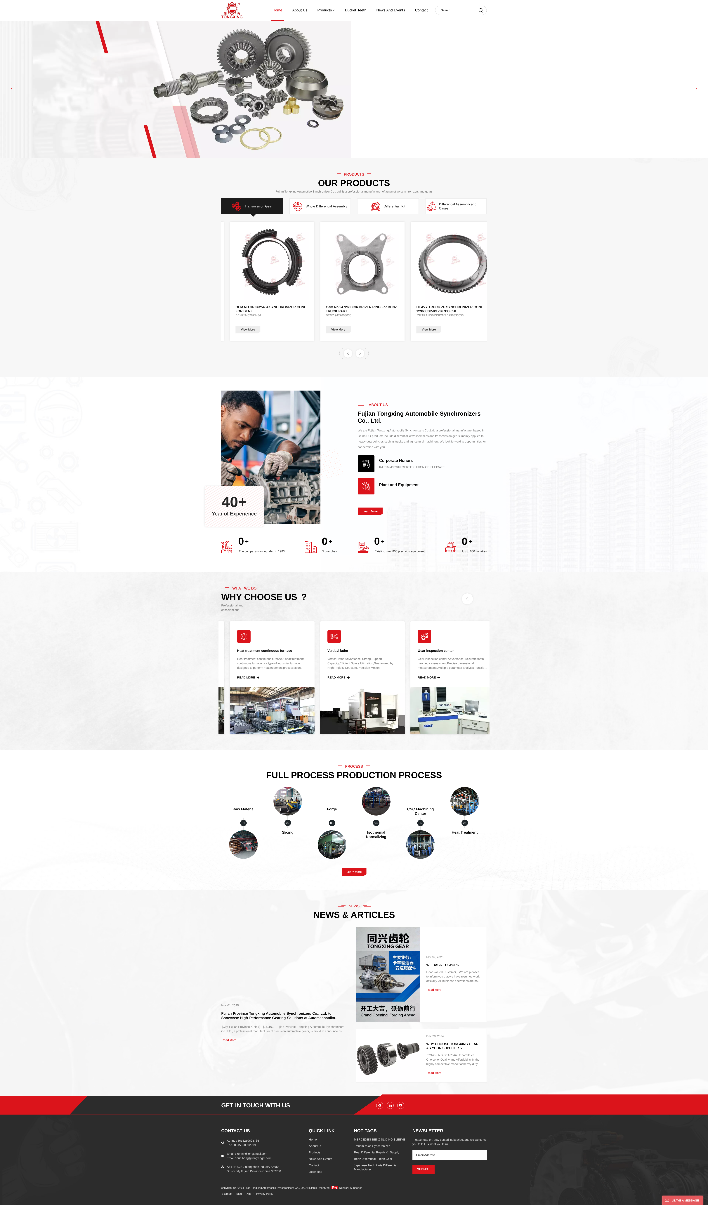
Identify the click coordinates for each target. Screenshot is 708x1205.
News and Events (390, 10)
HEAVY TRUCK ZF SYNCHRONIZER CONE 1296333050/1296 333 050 (350, 309)
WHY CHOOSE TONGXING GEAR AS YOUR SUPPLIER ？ (452, 1046)
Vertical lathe (419, 651)
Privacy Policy (264, 1193)
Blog (239, 1193)
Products (324, 10)
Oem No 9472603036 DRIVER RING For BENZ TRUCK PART (262, 309)
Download (315, 1171)
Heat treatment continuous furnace (346, 651)
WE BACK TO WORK (442, 965)
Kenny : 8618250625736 (243, 1140)
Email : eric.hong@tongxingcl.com (249, 1158)
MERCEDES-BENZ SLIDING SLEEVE (379, 1139)
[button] (11, 89)
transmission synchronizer (372, 1146)
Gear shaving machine (246, 651)
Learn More (370, 511)
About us (299, 10)
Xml (249, 1193)
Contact (421, 10)
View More (239, 329)
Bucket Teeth (355, 10)
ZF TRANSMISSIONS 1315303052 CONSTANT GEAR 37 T (443, 309)
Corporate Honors (396, 460)
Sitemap (227, 1193)
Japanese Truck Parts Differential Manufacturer (375, 1167)
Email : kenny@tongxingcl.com (247, 1153)
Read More (238, 677)
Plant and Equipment (399, 485)
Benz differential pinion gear (373, 1158)
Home (277, 10)
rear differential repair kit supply (376, 1152)
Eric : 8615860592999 (241, 1145)
